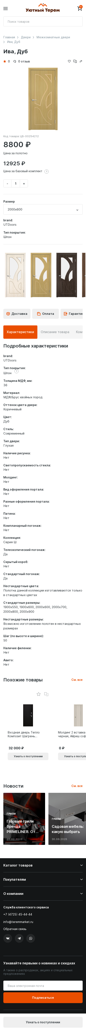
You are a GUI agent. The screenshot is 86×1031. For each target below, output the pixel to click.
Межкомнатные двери (53, 37)
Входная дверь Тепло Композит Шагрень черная (24, 734)
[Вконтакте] (7, 938)
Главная (9, 37)
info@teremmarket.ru (18, 922)
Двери (26, 37)
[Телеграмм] (19, 938)
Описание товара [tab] (55, 332)
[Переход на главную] (42, 8)
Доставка (19, 314)
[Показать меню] (5, 8)
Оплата (48, 314)
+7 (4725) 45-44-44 (17, 914)
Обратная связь (15, 929)
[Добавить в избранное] (38, 694)
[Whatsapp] (30, 938)
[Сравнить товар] (46, 694)
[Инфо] (46, 171)
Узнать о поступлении (43, 1022)
